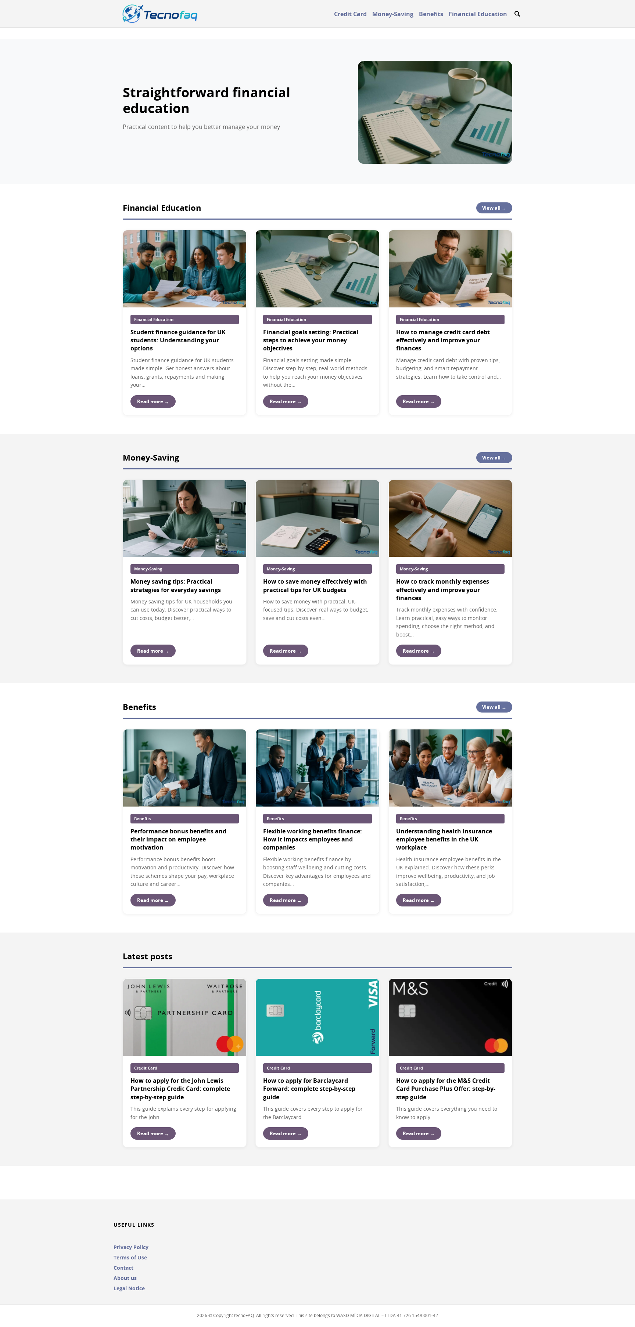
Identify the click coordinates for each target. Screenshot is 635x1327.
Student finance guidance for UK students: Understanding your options (178, 340)
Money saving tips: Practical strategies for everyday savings (175, 585)
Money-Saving (392, 14)
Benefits (431, 14)
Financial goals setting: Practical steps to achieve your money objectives (310, 340)
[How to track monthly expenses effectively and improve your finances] (450, 518)
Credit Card (350, 14)
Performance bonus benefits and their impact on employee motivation (178, 839)
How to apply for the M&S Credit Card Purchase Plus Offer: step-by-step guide (445, 1089)
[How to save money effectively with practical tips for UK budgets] (317, 518)
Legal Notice (129, 1288)
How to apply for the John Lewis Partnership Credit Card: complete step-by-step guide (180, 1089)
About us (125, 1277)
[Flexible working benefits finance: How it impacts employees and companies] (317, 768)
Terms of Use (130, 1257)
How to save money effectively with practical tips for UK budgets (315, 585)
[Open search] (517, 14)
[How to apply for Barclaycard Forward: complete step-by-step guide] (317, 1017)
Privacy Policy (131, 1247)
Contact (123, 1267)
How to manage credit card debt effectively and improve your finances (443, 340)
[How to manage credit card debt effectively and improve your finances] (450, 268)
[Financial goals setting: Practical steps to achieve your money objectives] (317, 268)
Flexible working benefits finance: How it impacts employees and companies (312, 839)
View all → (494, 208)
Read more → (153, 401)
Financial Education (478, 14)
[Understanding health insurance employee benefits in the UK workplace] (450, 768)
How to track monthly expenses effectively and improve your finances (442, 589)
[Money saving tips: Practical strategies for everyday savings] (184, 518)
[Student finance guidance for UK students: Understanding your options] (184, 268)
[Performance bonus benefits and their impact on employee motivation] (184, 768)
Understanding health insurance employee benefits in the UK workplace (444, 839)
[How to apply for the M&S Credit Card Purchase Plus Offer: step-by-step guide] (450, 1017)
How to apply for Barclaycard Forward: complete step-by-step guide (309, 1089)
